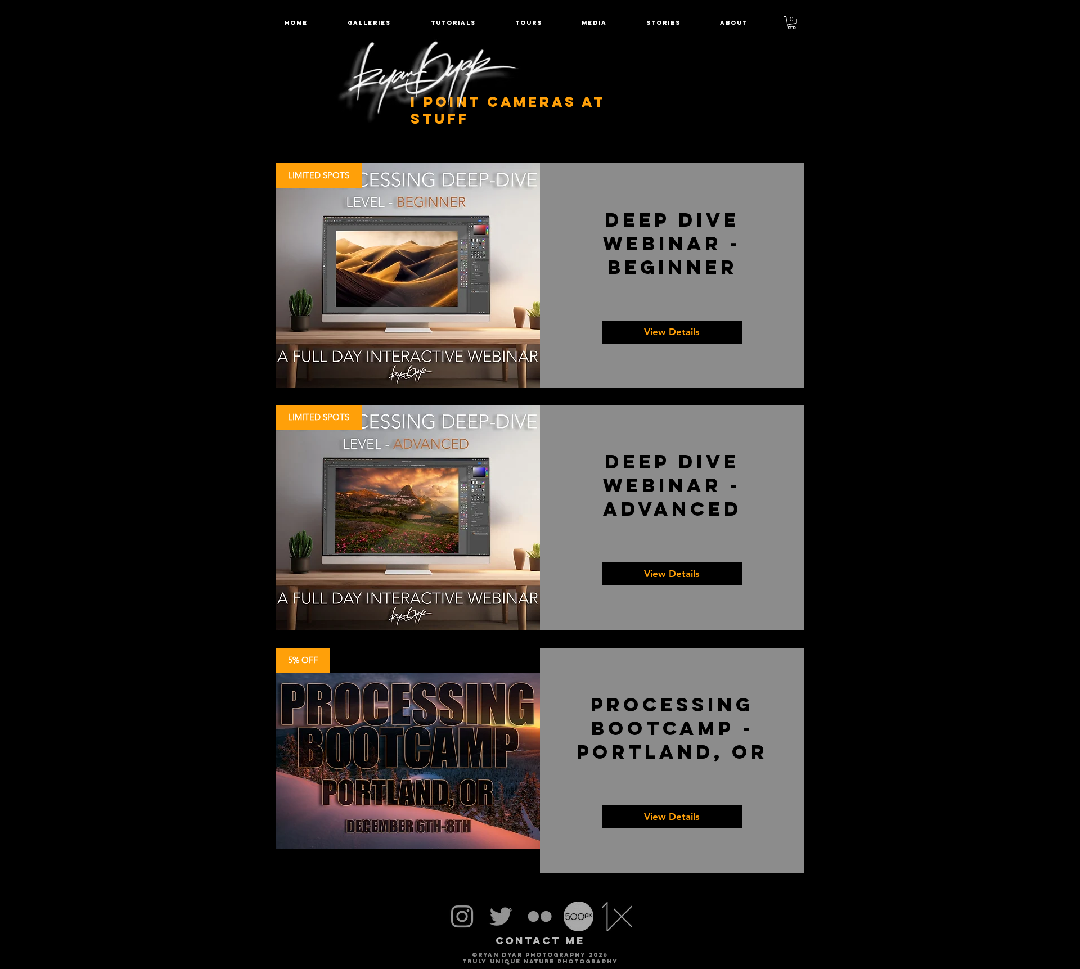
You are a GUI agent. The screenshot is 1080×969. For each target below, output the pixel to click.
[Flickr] (540, 916)
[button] (529, 22)
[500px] (578, 916)
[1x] (617, 916)
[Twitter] (501, 916)
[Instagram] (462, 916)
